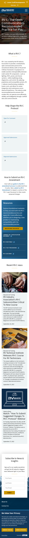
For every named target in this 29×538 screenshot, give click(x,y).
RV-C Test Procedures (10, 248)
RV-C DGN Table (7, 242)
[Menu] (26, 10)
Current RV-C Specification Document (11, 235)
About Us (4, 502)
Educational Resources (12, 228)
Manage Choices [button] (7, 530)
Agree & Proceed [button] (21, 530)
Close (27, 2)
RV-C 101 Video (7, 253)
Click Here (13, 5)
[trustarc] (24, 535)
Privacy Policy (4, 535)
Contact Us (5, 506)
